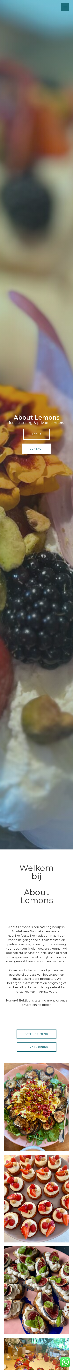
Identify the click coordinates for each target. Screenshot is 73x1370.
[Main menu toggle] (65, 7)
